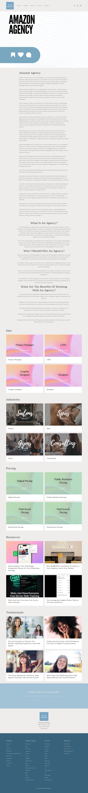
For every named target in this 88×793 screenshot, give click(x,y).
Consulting (51, 458)
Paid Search (47, 763)
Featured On (9, 751)
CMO (49, 360)
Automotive (28, 744)
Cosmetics (27, 748)
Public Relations (48, 770)
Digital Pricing (14, 497)
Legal (26, 763)
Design (46, 753)
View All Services (48, 780)
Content (46, 748)
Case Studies (67, 744)
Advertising (47, 744)
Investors (8, 760)
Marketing (47, 760)
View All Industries (29, 780)
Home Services (28, 760)
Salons (11, 429)
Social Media (47, 775)
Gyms (10, 458)
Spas (48, 429)
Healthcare (27, 758)
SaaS (26, 775)
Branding (47, 746)
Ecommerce (28, 751)
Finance (27, 753)
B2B (26, 746)
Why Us (8, 765)
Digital (46, 756)
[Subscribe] (54, 700)
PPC (45, 768)
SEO (46, 772)
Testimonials (66, 753)
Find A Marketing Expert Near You (13, 753)
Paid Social (47, 765)
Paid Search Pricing (54, 527)
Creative (46, 751)
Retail (26, 772)
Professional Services (30, 768)
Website (46, 777)
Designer (50, 390)
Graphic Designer (15, 390)
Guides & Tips (67, 748)
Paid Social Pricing (15, 527)
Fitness (27, 756)
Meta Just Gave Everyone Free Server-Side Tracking (23, 601)
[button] (19, 5)
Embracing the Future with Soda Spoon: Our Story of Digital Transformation (63, 642)
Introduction (9, 758)
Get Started (8, 756)
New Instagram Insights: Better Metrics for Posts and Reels (63, 601)
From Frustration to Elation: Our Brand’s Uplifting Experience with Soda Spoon (24, 643)
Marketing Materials (68, 751)
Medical (27, 765)
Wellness (27, 777)
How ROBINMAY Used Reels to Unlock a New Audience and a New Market (63, 567)
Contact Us (8, 748)
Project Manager (15, 360)
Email (46, 758)
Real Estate (27, 770)
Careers (8, 746)
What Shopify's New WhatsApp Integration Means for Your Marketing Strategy (23, 568)
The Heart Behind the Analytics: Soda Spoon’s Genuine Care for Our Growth (23, 676)
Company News (67, 746)
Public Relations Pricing (56, 497)
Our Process (9, 763)
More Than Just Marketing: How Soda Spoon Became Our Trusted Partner (62, 676)
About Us (8, 744)
